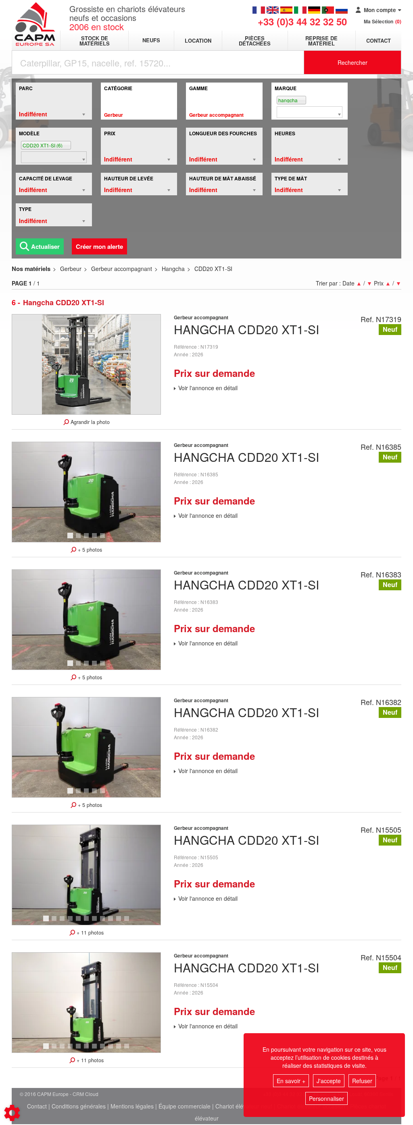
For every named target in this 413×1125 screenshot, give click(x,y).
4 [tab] (95, 539)
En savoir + (291, 1081)
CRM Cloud (85, 1093)
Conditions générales (79, 1106)
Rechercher (352, 62)
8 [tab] (103, 922)
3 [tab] (87, 539)
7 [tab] (95, 922)
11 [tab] (129, 922)
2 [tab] (79, 539)
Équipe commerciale (185, 1106)
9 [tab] (111, 922)
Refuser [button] (362, 1081)
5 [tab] (103, 539)
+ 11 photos (89, 932)
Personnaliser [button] (326, 1098)
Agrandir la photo (89, 422)
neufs (151, 40)
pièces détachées (255, 40)
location (198, 40)
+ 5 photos (89, 549)
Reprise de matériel (321, 40)
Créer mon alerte (99, 246)
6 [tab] (87, 922)
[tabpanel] (86, 492)
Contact (378, 40)
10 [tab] (121, 922)
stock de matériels (94, 40)
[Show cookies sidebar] (12, 1113)
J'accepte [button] (329, 1081)
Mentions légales (132, 1106)
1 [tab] (71, 539)
